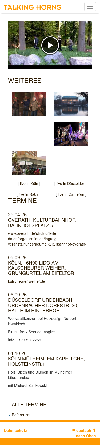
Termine (22, 200)
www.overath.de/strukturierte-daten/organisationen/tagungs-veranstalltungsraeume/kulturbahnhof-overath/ (47, 239)
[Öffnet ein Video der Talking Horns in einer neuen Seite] (71, 104)
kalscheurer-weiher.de (26, 281)
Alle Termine (29, 404)
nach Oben (86, 435)
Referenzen (21, 414)
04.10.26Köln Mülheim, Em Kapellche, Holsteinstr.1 (46, 358)
